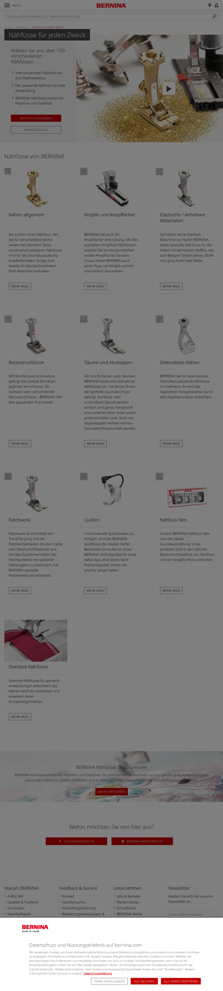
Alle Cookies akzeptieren (181, 981)
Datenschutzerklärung (98, 973)
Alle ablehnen (144, 981)
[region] (111, 954)
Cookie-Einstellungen (109, 981)
